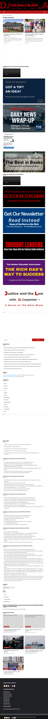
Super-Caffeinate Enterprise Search (11, 531)
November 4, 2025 (11, 37)
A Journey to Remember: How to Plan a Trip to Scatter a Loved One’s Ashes (19, 484)
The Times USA (20, 476)
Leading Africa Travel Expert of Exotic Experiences (14, 518)
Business (5, 385)
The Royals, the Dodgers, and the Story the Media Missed (13, 34)
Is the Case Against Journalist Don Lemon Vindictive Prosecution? (17, 357)
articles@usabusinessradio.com (12, 375)
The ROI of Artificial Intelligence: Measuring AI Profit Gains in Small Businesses (19, 497)
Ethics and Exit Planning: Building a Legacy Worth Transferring (16, 516)
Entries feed (6, 596)
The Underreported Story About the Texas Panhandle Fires (15, 448)
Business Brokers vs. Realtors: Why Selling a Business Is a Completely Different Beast (21, 533)
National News (6, 31)
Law (4, 390)
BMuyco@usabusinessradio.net (9, 376)
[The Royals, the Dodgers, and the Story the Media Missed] (13, 26)
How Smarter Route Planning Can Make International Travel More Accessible (19, 499)
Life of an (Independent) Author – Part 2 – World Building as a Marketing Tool (19, 503)
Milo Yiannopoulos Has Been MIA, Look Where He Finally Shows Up (17, 444)
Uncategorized (7, 409)
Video (5, 411)
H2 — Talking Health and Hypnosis (11, 522)
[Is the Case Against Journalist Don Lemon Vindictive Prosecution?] (13, 663)
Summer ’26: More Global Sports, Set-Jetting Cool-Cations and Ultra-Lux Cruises (20, 500)
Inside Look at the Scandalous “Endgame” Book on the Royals (34, 34)
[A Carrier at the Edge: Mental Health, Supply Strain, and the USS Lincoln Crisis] (34, 642)
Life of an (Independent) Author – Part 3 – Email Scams (15, 487)
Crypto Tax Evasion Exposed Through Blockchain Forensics (15, 490)
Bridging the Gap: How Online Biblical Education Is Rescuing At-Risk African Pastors (21, 465)
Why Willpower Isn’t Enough (9, 519)
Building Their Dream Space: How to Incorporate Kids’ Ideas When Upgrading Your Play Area (22, 366)
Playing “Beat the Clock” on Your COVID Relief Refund (15, 505)
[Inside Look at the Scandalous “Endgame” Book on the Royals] (34, 26)
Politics (5, 404)
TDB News (6, 37)
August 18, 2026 (32, 653)
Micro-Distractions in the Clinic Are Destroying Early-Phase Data (17, 488)
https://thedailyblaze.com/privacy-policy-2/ (11, 708)
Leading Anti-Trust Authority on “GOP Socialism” (13, 352)
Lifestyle (5, 392)
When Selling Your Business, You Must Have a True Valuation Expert (17, 515)
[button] (4, 11)
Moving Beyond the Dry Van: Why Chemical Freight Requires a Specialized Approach (20, 359)
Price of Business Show (27, 546)
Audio (5, 383)
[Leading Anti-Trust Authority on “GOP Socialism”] (13, 642)
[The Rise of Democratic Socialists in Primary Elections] (34, 621)
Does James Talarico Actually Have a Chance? (13, 368)
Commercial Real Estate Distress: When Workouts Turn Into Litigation (18, 521)
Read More (5, 43)
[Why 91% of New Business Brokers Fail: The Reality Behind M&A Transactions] (13, 621)
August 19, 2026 (10, 653)
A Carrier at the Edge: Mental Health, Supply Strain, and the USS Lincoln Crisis (19, 354)
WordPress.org (7, 601)
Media (5, 395)
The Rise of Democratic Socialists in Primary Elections (14, 350)
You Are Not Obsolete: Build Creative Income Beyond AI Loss (16, 502)
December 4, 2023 (32, 37)
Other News (6, 399)
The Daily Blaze (6, 699)
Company (6, 388)
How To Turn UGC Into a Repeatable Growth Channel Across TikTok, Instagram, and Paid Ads (22, 558)
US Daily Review (21, 458)
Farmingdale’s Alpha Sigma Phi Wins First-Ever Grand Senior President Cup (19, 462)
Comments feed (7, 599)
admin (27, 37)
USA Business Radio (24, 528)
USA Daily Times (21, 494)
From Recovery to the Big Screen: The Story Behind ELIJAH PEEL (17, 472)
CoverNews (27, 717)
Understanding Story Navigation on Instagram (13, 466)
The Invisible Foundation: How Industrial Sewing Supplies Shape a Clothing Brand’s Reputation (22, 363)
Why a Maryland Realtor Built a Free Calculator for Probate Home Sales (18, 534)
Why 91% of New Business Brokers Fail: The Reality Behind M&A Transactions (19, 347)
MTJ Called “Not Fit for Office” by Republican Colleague (15, 450)
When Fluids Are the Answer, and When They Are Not (14, 482)
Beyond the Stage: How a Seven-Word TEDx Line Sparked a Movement (18, 537)
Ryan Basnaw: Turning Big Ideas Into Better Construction (15, 574)
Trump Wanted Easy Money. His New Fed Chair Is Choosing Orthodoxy (18, 471)
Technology (6, 406)
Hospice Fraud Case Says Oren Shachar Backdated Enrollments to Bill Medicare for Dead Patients (23, 485)
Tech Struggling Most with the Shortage (12, 446)
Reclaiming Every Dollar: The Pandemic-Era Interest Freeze (15, 524)
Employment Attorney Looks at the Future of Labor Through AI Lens (17, 361)
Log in (5, 594)
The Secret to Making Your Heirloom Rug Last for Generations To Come (18, 463)
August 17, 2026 (10, 674)
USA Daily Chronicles (25, 512)
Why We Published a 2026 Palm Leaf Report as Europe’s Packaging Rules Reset (19, 536)
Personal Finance (7, 402)
